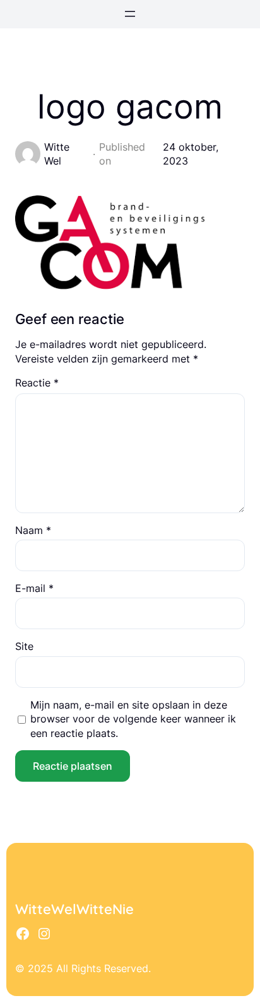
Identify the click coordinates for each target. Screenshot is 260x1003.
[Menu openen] (130, 13)
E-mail (34, 588)
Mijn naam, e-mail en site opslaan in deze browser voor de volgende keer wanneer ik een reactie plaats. (133, 719)
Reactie (37, 382)
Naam (33, 530)
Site (24, 646)
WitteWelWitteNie (74, 909)
